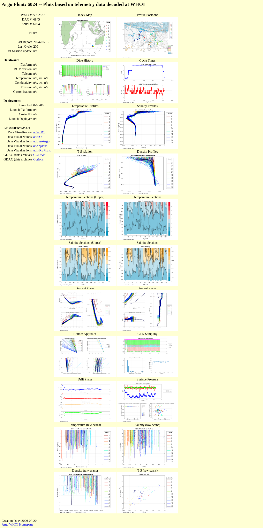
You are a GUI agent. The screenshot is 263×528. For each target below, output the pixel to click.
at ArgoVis (40, 146)
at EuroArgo (41, 141)
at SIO (37, 137)
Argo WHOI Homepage (17, 524)
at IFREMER (42, 150)
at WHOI (39, 132)
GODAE (39, 155)
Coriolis (38, 159)
